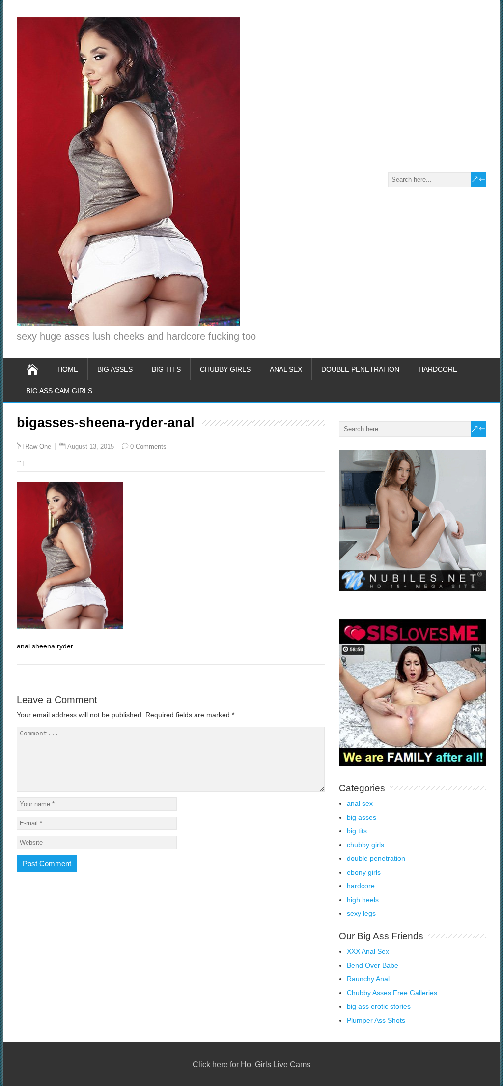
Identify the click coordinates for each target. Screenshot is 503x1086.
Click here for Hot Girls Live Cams (251, 1064)
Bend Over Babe (372, 965)
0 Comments (148, 446)
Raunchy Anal (368, 979)
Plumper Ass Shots (376, 1020)
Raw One (38, 446)
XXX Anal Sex (368, 951)
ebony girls (364, 872)
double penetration (360, 369)
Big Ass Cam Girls (59, 391)
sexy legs (361, 913)
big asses (115, 369)
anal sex (286, 369)
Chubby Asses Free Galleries (392, 993)
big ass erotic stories (379, 1006)
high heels (363, 900)
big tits (166, 369)
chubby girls (225, 369)
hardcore (438, 369)
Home (67, 369)
